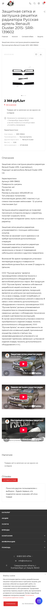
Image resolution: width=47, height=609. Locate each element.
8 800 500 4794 (24, 556)
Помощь (6, 547)
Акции (5, 518)
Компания (7, 536)
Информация (8, 541)
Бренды (6, 530)
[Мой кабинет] (39, 4)
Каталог (6, 512)
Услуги (5, 524)
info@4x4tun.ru (25, 561)
